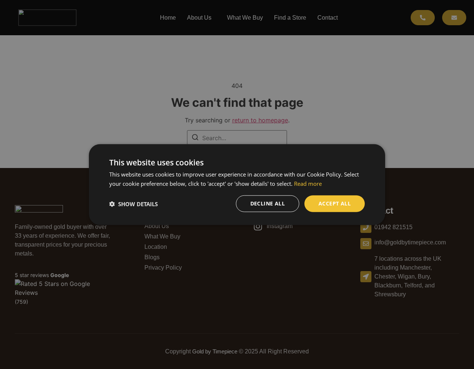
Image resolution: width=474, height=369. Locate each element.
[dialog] (237, 184)
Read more (308, 183)
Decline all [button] (267, 203)
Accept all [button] (334, 203)
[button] (133, 204)
